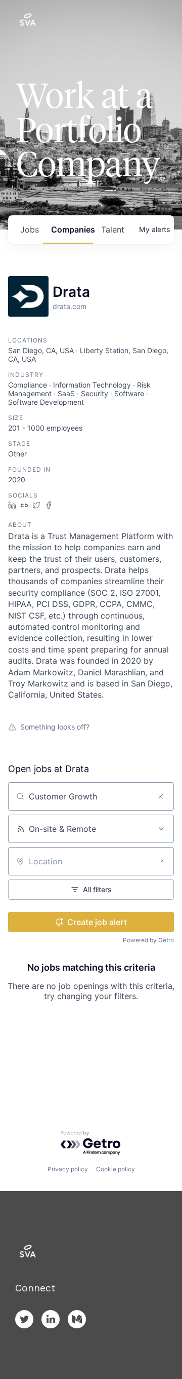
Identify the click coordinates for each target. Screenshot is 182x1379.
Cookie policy (115, 1169)
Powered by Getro (148, 940)
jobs (29, 229)
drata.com (69, 306)
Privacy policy (68, 1169)
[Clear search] (161, 796)
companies (72, 229)
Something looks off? (54, 726)
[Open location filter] (161, 861)
